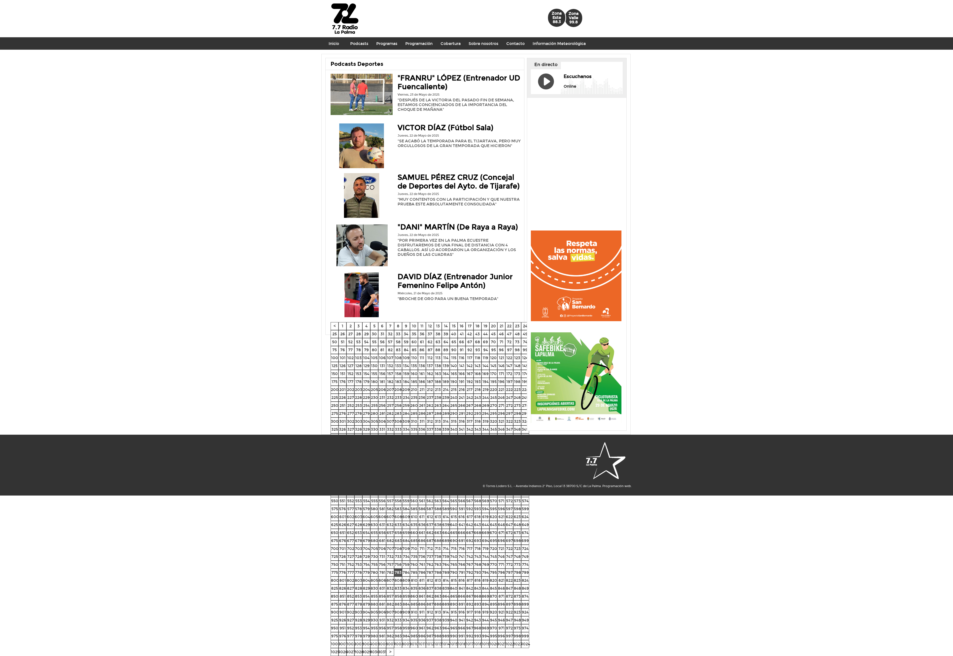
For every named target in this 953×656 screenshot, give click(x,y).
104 (366, 357)
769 (485, 564)
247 (509, 397)
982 (390, 636)
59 (406, 342)
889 (445, 604)
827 (350, 588)
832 (390, 588)
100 (334, 357)
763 (437, 564)
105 (374, 357)
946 (501, 620)
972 (509, 628)
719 (485, 548)
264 (445, 405)
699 (525, 540)
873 (517, 596)
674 (525, 532)
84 (406, 349)
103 (358, 357)
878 (358, 604)
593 (477, 508)
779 (366, 572)
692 (469, 540)
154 (366, 373)
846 (501, 588)
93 (477, 349)
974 (525, 628)
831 (382, 588)
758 (398, 564)
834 (406, 588)
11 (421, 326)
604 (366, 516)
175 (335, 381)
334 (406, 429)
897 (509, 604)
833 (398, 588)
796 (501, 572)
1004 (367, 644)
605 (374, 516)
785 (413, 572)
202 (350, 389)
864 (445, 596)
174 (525, 373)
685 (414, 540)
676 (342, 540)
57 (390, 342)
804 (366, 580)
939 (445, 620)
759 (406, 564)
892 (469, 604)
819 (485, 580)
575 (334, 508)
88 (437, 349)
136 (422, 365)
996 (501, 636)
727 (350, 556)
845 (493, 588)
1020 (494, 644)
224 (525, 389)
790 (453, 572)
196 (501, 381)
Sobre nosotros (483, 43)
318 (478, 421)
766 (461, 564)
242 (469, 397)
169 (485, 373)
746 (501, 556)
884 (406, 604)
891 (461, 604)
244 (485, 397)
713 (438, 548)
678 (358, 540)
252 (350, 405)
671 (501, 532)
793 (477, 572)
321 (501, 421)
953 (358, 628)
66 (461, 342)
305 (374, 421)
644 (485, 524)
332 (390, 429)
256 (382, 405)
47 (509, 334)
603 (358, 516)
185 (414, 381)
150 (334, 373)
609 (406, 516)
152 (350, 373)
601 (342, 516)
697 (509, 540)
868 (477, 596)
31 (382, 334)
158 (398, 373)
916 (461, 612)
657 (390, 532)
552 (350, 501)
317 (470, 421)
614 (446, 516)
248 (517, 397)
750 (334, 564)
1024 (525, 644)
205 (374, 389)
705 (374, 548)
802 (350, 580)
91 (462, 349)
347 (509, 429)
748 (517, 556)
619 (485, 516)
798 (517, 572)
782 (390, 572)
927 (350, 620)
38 (438, 334)
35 (414, 334)
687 (430, 540)
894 (485, 604)
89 (445, 349)
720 (493, 548)
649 (525, 524)
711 (422, 548)
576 (342, 508)
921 (501, 612)
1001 (343, 644)
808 (398, 580)
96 (501, 349)
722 (509, 548)
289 (445, 413)
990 (454, 636)
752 (350, 564)
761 (422, 564)
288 (438, 413)
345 (493, 429)
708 (398, 548)
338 (437, 429)
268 (477, 405)
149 (525, 365)
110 (414, 357)
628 (358, 524)
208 (398, 389)
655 (374, 532)
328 (358, 429)
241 (462, 397)
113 (438, 357)
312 (430, 421)
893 (477, 604)
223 (517, 389)
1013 (438, 644)
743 (477, 556)
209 (406, 389)
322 (509, 421)
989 (445, 636)
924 (525, 612)
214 (446, 389)
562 (429, 501)
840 (453, 588)
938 (438, 620)
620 (493, 516)
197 (509, 381)
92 (469, 349)
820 (493, 580)
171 (501, 373)
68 (477, 342)
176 (343, 381)
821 (501, 580)
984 (406, 636)
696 (501, 540)
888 (438, 604)
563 (437, 501)
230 (374, 397)
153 (358, 373)
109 (406, 357)
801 (342, 580)
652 (350, 532)
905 (374, 612)
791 (462, 572)
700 (335, 548)
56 (382, 342)
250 (334, 405)
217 (470, 389)
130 (374, 365)
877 (350, 604)
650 (334, 532)
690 (454, 540)
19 (485, 326)
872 (509, 596)
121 (501, 357)
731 (382, 556)
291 (462, 413)
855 (374, 596)
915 (454, 612)
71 (501, 342)
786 (422, 572)
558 (398, 501)
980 (374, 636)
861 (422, 596)
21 (501, 326)
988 (438, 636)
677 (350, 540)
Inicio (334, 43)
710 (414, 548)
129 (366, 365)
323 (517, 421)
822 (509, 580)
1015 (454, 644)
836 (422, 588)
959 (406, 628)
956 (382, 628)
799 (525, 572)
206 (382, 389)
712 (430, 548)
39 (445, 334)
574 (525, 501)
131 (382, 365)
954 (366, 628)
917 (470, 612)
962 (430, 628)
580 (374, 508)
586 (422, 508)
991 (461, 636)
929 (366, 620)
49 (525, 334)
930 (374, 620)
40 (453, 334)
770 (493, 564)
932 (390, 620)
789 (445, 572)
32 (390, 334)
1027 (351, 652)
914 (446, 612)
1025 (335, 652)
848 (517, 588)
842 (469, 588)
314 (446, 421)
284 (406, 413)
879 (366, 604)
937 (429, 620)
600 (335, 516)
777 (350, 572)
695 (493, 540)
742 (469, 556)
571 (501, 501)
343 (477, 429)
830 (374, 588)
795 (493, 572)
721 (501, 548)
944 (485, 620)
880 (374, 604)
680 (374, 540)
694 (485, 540)
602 (350, 516)
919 (485, 612)
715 (454, 548)
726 (342, 556)
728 (358, 556)
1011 (422, 644)
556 (382, 501)
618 (477, 516)
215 (454, 389)
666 (461, 532)
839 (445, 588)
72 (509, 342)
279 (366, 413)
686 (422, 540)
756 (382, 564)
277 (350, 413)
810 (414, 580)
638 (438, 524)
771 (501, 564)
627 (350, 524)
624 (525, 516)
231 (382, 397)
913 (438, 612)
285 (413, 413)
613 (438, 516)
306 (382, 421)
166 (461, 373)
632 (390, 524)
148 (517, 365)
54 (366, 342)
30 (374, 334)
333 (398, 429)
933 (398, 620)
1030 (375, 652)
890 (454, 604)
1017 (470, 644)
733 (398, 556)
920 (493, 612)
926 (342, 620)
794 (485, 572)
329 (366, 429)
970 (493, 628)
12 (430, 326)
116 (461, 357)
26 (342, 334)
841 (462, 588)
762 (429, 564)
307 (390, 421)
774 (525, 564)
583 (398, 508)
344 (485, 429)
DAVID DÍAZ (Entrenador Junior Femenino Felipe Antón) (455, 281)
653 (358, 532)
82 (390, 349)
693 (477, 540)
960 (414, 628)
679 (366, 540)
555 (374, 501)
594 (485, 508)
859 (406, 596)
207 (390, 389)
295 (493, 413)
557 (390, 501)
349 (525, 429)
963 (438, 628)
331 (382, 429)
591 (462, 508)
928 (358, 620)
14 (446, 326)
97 (509, 349)
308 (398, 421)
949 (525, 620)
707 (390, 548)
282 (390, 413)
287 (429, 413)
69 (485, 342)
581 (382, 508)
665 (453, 532)
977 (350, 636)
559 (406, 501)
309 (406, 421)
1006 (383, 644)
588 (438, 508)
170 (493, 373)
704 (366, 548)
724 (525, 548)
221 (501, 389)
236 (421, 397)
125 (335, 365)
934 (406, 620)
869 (485, 596)
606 (382, 516)
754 (366, 564)
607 (390, 516)
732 (390, 556)
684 (406, 540)
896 (501, 604)
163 (438, 373)
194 (485, 381)
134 (406, 365)
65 (453, 342)
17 (470, 326)
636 (422, 524)
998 (517, 636)
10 (414, 326)
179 (366, 381)
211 (422, 389)
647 (509, 524)
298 (517, 413)
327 (350, 429)
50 (334, 342)
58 (398, 342)
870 (493, 596)
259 (406, 405)
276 (342, 413)
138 (438, 365)
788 (438, 572)
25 (334, 334)
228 (358, 397)
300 (335, 421)
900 (335, 612)
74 (525, 342)
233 (398, 397)
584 (406, 508)
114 (445, 357)
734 (406, 556)
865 (453, 596)
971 (501, 628)
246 (501, 397)
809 (406, 580)
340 (453, 429)
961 (422, 628)
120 (493, 357)
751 (342, 564)
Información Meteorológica (559, 43)
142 (470, 365)
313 (438, 421)
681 (382, 540)
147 (509, 365)
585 (413, 508)
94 (485, 349)
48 (517, 334)
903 (358, 612)
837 (429, 588)
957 (390, 628)
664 (445, 532)
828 (358, 588)
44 (485, 334)
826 (342, 588)
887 (430, 604)
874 (525, 596)
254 (366, 405)
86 (421, 349)
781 (382, 572)
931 (382, 620)
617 (470, 516)
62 (430, 342)
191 (461, 381)
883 (398, 604)
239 (445, 397)
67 (469, 342)
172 (509, 373)
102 (350, 357)
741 (462, 556)
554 (366, 501)
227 (350, 397)
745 (493, 556)
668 (477, 532)
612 (430, 516)
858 (398, 596)
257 (390, 405)
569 (485, 501)
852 (350, 596)
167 (470, 373)
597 (509, 508)
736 (421, 556)
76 (342, 349)
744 (485, 556)
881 (382, 604)
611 (422, 516)
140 (453, 365)
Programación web (616, 486)
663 (438, 532)
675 (334, 540)
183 (398, 381)
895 (493, 604)
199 (525, 381)
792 (469, 572)
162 (430, 373)
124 (525, 357)
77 (350, 349)
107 (390, 357)
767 (469, 564)
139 (446, 365)
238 (437, 397)
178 (358, 381)
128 (358, 365)
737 (430, 556)
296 (501, 413)
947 (509, 620)
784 (406, 572)
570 (493, 501)
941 (462, 620)
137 (430, 365)
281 (382, 413)
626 (342, 524)
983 (398, 636)
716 (462, 548)
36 (422, 334)
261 (422, 405)
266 (461, 405)
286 (422, 413)
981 (382, 636)
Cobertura (451, 43)
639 (445, 524)
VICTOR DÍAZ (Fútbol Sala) (445, 127)
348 (517, 429)
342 (469, 429)
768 (477, 564)
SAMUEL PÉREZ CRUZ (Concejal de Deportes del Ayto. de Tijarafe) (459, 182)
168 (477, 373)
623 (517, 516)
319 (485, 421)
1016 (462, 644)
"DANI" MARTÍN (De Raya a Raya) (458, 227)
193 (478, 381)
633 (398, 524)
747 (509, 556)
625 (334, 524)
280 (374, 413)
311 (422, 421)
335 (414, 429)
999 (525, 636)
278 (358, 413)
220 (493, 389)
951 (343, 628)
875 (334, 604)
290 (453, 413)
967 (469, 628)
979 (366, 636)
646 (501, 524)
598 (517, 508)
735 (414, 556)
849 (525, 588)
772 (509, 564)
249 (525, 397)
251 (342, 405)
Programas (386, 43)
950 (334, 628)
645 (493, 524)
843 (477, 588)
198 (517, 381)
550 (334, 501)
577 (350, 508)
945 (493, 620)
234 (406, 397)
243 (477, 397)
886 (422, 604)
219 (485, 389)
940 (453, 620)
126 (343, 365)
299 (525, 413)
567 (469, 501)
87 (430, 349)
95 (493, 349)
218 (478, 389)
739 (445, 556)
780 (374, 572)
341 (462, 429)
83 (398, 349)
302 (350, 421)
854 (366, 596)
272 (509, 405)
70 (493, 342)
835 (413, 588)
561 (422, 501)
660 (414, 532)
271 (501, 405)
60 (414, 342)
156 (382, 373)
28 (358, 334)
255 (374, 405)
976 (342, 636)
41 (462, 334)
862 (430, 596)
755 (374, 564)
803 (358, 580)
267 (469, 405)
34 (406, 334)
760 (414, 564)
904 (366, 612)
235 (414, 397)
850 (334, 596)
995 (493, 636)
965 (453, 628)
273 (517, 405)
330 (374, 429)
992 (469, 636)
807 (390, 580)
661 (422, 532)
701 (342, 548)
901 (342, 612)
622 (509, 516)
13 (438, 326)
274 (525, 405)
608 (398, 516)
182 (390, 381)
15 (454, 326)
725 (334, 556)
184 (406, 381)
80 (374, 349)
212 (430, 389)
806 (382, 580)
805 (374, 580)
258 (398, 405)
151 (342, 373)
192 (470, 381)
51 (342, 342)
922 (509, 612)
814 (446, 580)
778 (358, 572)
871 (501, 596)
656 (382, 532)
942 (469, 620)
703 (358, 548)
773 (517, 564)
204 (366, 389)
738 (437, 556)
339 (445, 429)
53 (358, 342)
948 (517, 620)
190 (453, 381)
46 (501, 334)
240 (453, 397)
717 (470, 548)
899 (525, 604)
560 (414, 501)
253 (358, 405)
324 (525, 421)
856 (382, 596)
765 (453, 564)
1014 (446, 644)
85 (414, 349)
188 (438, 381)
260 (414, 405)
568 (477, 501)
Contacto (515, 43)
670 (493, 532)
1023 (517, 644)
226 (342, 397)
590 (453, 508)
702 (350, 548)
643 (477, 524)
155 (374, 373)
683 (398, 540)
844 (485, 588)
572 (509, 501)
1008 (399, 644)
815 (454, 580)
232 (390, 397)
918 (477, 612)
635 (413, 524)
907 (390, 612)
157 (390, 373)
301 (342, 421)
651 (343, 532)
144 (485, 365)
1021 (502, 644)
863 (438, 596)
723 (517, 548)
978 (358, 636)
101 (342, 357)
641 (462, 524)
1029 (367, 652)
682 (390, 540)
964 (445, 628)
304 (366, 421)
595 (493, 508)
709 (406, 548)
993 (477, 636)
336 (421, 429)
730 (374, 556)
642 (469, 524)
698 (517, 540)
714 (446, 548)
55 (374, 342)
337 (430, 429)
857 (390, 596)
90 (453, 349)
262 (429, 405)
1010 (414, 644)
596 (501, 508)
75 (334, 349)
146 (501, 365)
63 (438, 342)
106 (382, 357)
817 (470, 580)
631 (382, 524)
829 (366, 588)
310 (414, 421)
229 (366, 397)
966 (461, 628)
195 (493, 381)
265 (453, 405)
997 (509, 636)
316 (462, 421)
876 (342, 604)
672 (509, 532)
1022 (510, 644)
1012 (430, 644)
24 (525, 326)
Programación (419, 43)
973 (517, 628)
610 (414, 516)
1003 (359, 644)
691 (461, 540)
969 (485, 628)
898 (517, 604)
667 (469, 532)
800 (335, 580)
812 (430, 580)
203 (358, 389)
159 (406, 373)
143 (477, 365)
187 (430, 381)
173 (517, 373)
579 (366, 508)
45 (493, 334)
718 (478, 548)
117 (469, 357)
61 (422, 342)
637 (429, 524)
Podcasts (359, 43)
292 (469, 413)
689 (445, 540)
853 (358, 596)
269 (485, 405)
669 (485, 532)
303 (358, 421)
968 (477, 628)
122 (509, 357)
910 (414, 612)
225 (334, 397)
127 (350, 365)
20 (493, 326)
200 (335, 389)
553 (358, 501)
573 (517, 501)
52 (350, 342)
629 (366, 524)
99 (525, 349)
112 (430, 357)
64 (445, 342)
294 (485, 413)
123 (517, 357)
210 (414, 389)
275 (334, 413)
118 (477, 357)
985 (414, 636)
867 (469, 596)
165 (454, 373)
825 (334, 588)
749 (525, 556)
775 (334, 572)
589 (445, 508)
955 (374, 628)
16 (462, 326)
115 (453, 357)
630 (374, 524)
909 (406, 612)
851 (343, 596)
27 (350, 334)
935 (413, 620)
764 (445, 564)
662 (430, 532)
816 (461, 580)
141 (461, 365)
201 (342, 389)
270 (493, 405)
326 (342, 429)
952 (350, 628)
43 (477, 334)
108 (398, 357)
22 (509, 326)
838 (438, 588)
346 (501, 429)
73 (517, 342)
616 (461, 516)
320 (493, 421)
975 (334, 636)
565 (453, 501)
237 (430, 397)
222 (509, 389)
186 (422, 381)
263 (437, 405)
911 (422, 612)
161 (422, 373)
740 (453, 556)
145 (493, 365)
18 (477, 326)
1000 (335, 644)
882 (390, 604)
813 (438, 580)
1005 (375, 644)
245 (493, 397)
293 (477, 413)
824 (525, 580)
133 (398, 365)
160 (414, 373)
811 (422, 580)
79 (366, 349)
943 (477, 620)
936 (422, 620)
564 (445, 501)
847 (509, 588)
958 (398, 628)
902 (350, 612)
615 (454, 516)
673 (517, 532)
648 (517, 524)
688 (438, 540)
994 (485, 636)
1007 (391, 644)
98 (517, 349)
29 (366, 334)
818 (477, 580)
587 (429, 508)
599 (525, 508)
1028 (359, 652)
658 (398, 532)
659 (406, 532)
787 (429, 572)
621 (501, 516)
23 (517, 326)
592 (469, 508)
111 (422, 357)
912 (430, 612)
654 (366, 532)
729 (366, 556)
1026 (343, 652)
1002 (351, 644)
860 (414, 596)
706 (382, 548)
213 (438, 389)
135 (414, 365)
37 (430, 334)
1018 (478, 644)
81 (382, 349)
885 (414, 604)
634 (406, 524)
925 (334, 620)
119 (485, 357)
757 (390, 564)
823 (517, 580)
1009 (407, 644)
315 (454, 421)
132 (390, 365)
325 (334, 429)
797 (509, 572)
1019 (486, 644)
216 (462, 389)
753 (358, 564)
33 (398, 334)
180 (374, 381)
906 (382, 612)
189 (445, 381)
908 (398, 612)
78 (358, 349)
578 (358, 508)
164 (446, 373)
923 (517, 612)
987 (430, 636)
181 (382, 381)
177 (350, 381)
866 (461, 596)
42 (469, 334)
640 (453, 524)
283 (398, 413)
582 (390, 508)
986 (422, 636)
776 (342, 572)
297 (509, 413)
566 (461, 501)
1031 (382, 652)
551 (342, 501)
